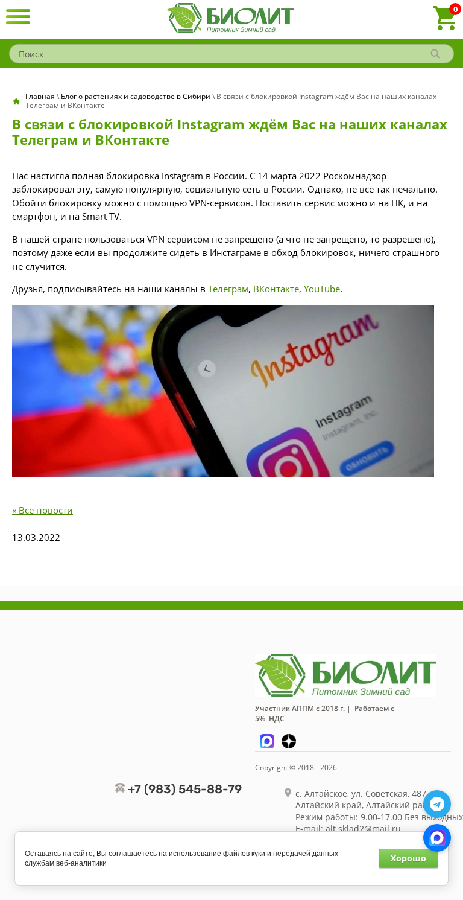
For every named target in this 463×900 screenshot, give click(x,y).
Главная (40, 96)
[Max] (437, 838)
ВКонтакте (276, 288)
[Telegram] (437, 804)
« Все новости (42, 510)
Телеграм (228, 288)
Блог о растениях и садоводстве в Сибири (135, 96)
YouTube (322, 288)
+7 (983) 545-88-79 (185, 789)
